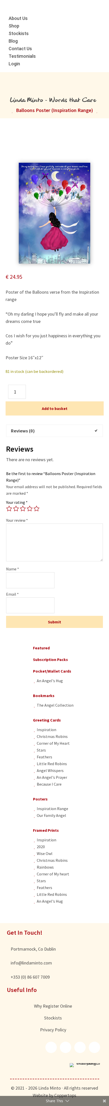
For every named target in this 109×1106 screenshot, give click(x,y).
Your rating (17, 502)
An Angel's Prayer (52, 777)
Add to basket (54, 408)
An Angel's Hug (50, 680)
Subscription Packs (50, 659)
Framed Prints (46, 830)
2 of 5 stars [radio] (16, 509)
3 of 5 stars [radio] (23, 509)
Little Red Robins (52, 763)
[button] (51, 1047)
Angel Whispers (50, 770)
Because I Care (49, 784)
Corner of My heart (53, 873)
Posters (40, 798)
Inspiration (46, 729)
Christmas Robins (52, 736)
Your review (17, 520)
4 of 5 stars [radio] (30, 509)
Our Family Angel (51, 815)
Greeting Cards (47, 720)
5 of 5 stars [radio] (36, 509)
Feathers (44, 756)
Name (12, 568)
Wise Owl (44, 853)
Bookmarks (44, 695)
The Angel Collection (55, 705)
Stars (41, 750)
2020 (41, 846)
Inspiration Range (52, 808)
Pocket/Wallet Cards (52, 671)
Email (12, 594)
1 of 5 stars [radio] (9, 509)
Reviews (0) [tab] (23, 431)
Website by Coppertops (54, 1095)
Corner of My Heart (53, 743)
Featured (41, 647)
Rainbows (45, 867)
